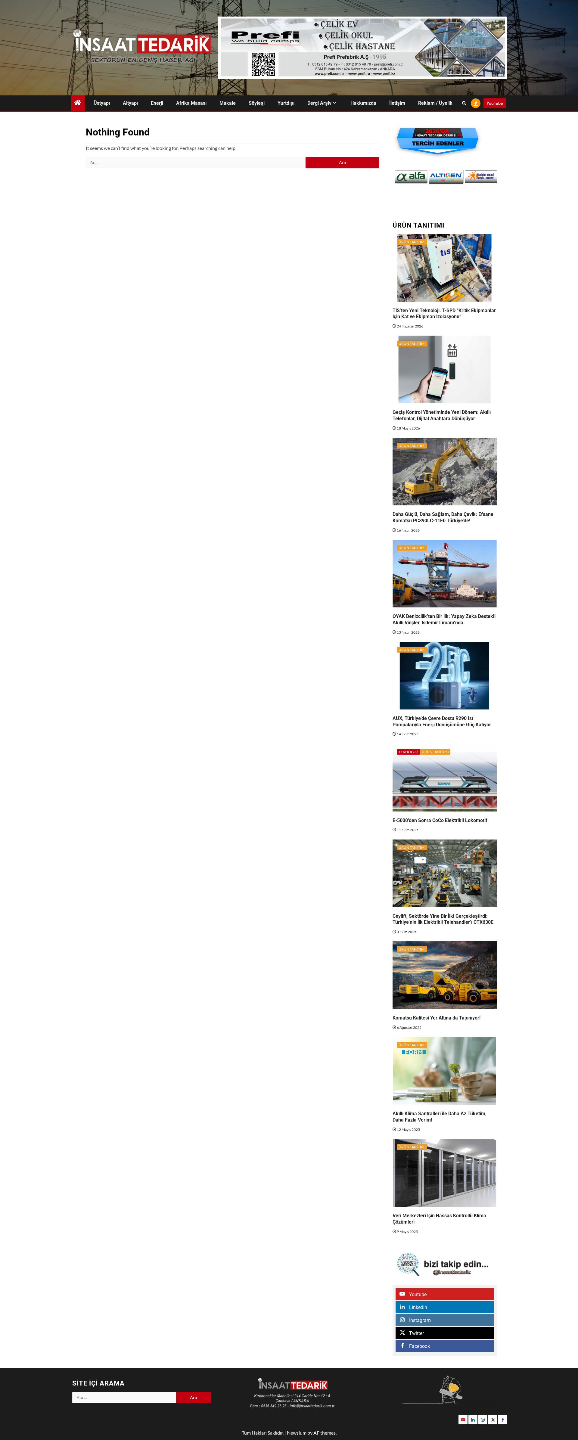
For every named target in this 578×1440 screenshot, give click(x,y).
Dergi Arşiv (319, 103)
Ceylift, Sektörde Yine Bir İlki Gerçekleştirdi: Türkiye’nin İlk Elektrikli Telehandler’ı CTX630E (443, 919)
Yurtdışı (286, 103)
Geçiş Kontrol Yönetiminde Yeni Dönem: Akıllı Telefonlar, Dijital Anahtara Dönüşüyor (442, 415)
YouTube (494, 103)
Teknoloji (408, 751)
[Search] (464, 103)
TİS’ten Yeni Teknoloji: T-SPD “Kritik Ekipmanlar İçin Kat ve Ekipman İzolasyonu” (444, 314)
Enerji (157, 103)
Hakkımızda (363, 103)
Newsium (296, 1432)
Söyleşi (257, 103)
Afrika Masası (191, 103)
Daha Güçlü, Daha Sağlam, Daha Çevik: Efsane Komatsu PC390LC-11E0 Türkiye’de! (443, 517)
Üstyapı (102, 103)
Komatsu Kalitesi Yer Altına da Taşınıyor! (436, 1018)
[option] (410, 177)
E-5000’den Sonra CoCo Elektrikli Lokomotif (440, 820)
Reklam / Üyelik (435, 103)
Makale (227, 103)
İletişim (397, 103)
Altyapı (130, 103)
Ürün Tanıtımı (412, 242)
